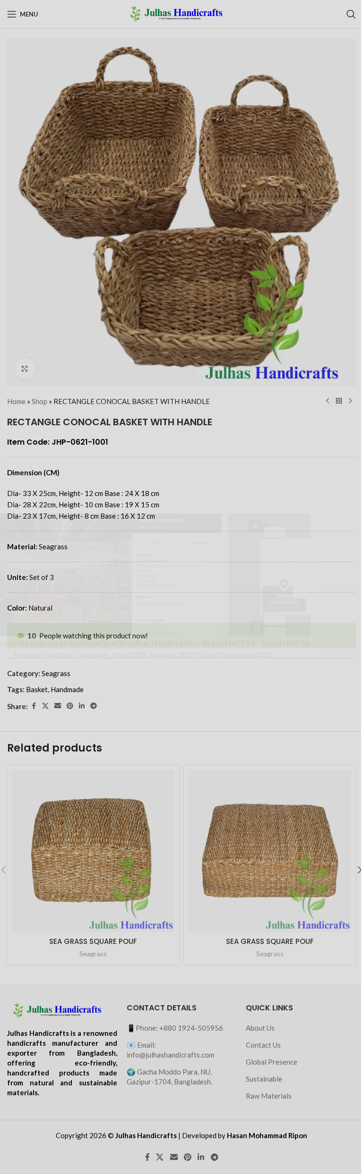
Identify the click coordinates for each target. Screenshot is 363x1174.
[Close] (351, 494)
